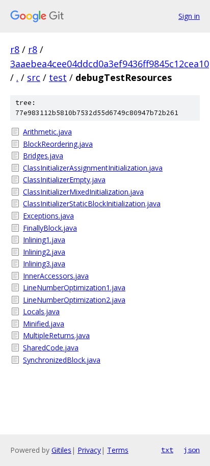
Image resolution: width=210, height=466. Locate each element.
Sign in (189, 16)
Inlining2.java (44, 252)
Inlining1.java (44, 239)
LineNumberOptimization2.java (74, 300)
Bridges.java (43, 155)
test (58, 77)
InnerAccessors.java (56, 276)
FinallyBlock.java (50, 228)
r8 (14, 49)
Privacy (89, 450)
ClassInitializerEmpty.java (64, 179)
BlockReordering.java (58, 144)
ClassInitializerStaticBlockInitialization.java (92, 203)
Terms (117, 450)
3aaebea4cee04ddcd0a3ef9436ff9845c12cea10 (109, 64)
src (33, 77)
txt (167, 449)
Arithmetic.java (47, 131)
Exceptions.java (48, 216)
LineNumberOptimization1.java (74, 287)
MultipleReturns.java (56, 335)
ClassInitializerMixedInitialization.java (83, 192)
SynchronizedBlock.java (61, 360)
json (191, 449)
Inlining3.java (44, 263)
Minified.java (43, 323)
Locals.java (41, 311)
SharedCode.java (50, 347)
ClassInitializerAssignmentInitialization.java (93, 168)
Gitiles (61, 450)
